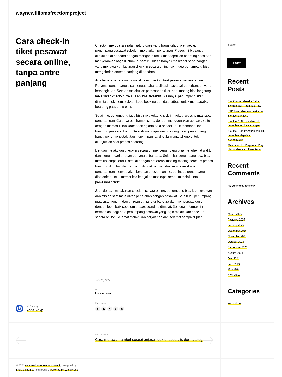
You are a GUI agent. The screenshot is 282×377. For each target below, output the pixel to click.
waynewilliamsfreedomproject (42, 365)
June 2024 (234, 264)
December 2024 (237, 230)
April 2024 (234, 275)
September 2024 (237, 247)
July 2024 (233, 258)
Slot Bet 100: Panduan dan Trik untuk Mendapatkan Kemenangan (246, 135)
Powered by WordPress (64, 369)
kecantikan (234, 303)
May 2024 (233, 269)
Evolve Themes (25, 369)
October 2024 (236, 241)
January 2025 (236, 225)
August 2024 (235, 252)
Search (232, 44)
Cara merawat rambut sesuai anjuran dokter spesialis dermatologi (149, 340)
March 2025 (235, 214)
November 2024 (237, 236)
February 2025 (236, 219)
